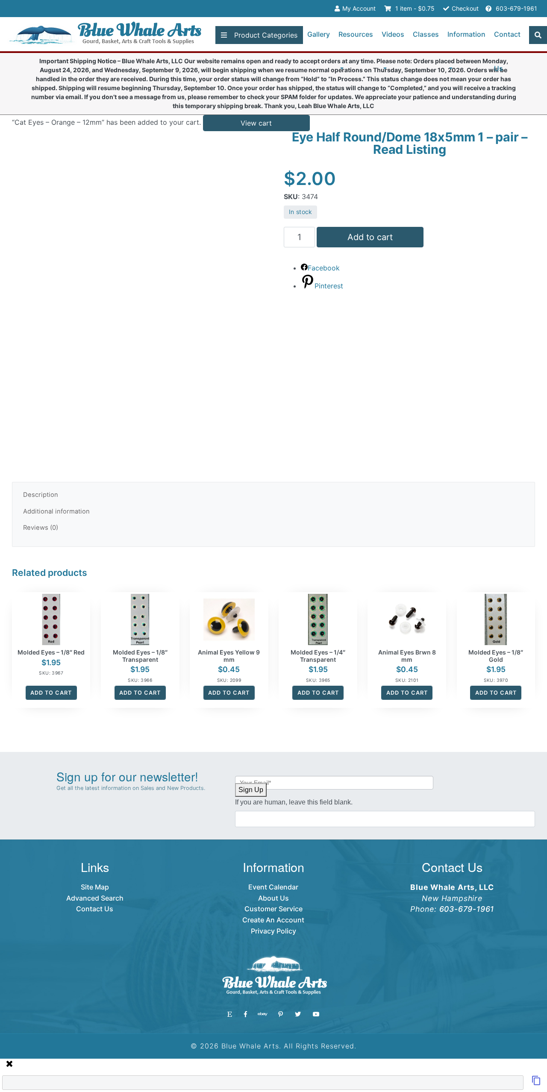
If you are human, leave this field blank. (294, 802)
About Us (273, 898)
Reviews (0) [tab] (40, 527)
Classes (426, 34)
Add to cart (370, 237)
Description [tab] (40, 495)
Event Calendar (273, 887)
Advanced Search (95, 898)
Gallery (318, 34)
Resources (355, 34)
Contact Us (507, 51)
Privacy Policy (273, 931)
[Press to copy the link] (536, 1083)
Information (466, 34)
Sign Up (250, 789)
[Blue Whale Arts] (105, 34)
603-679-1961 (515, 8)
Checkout (465, 8)
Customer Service (273, 908)
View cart (256, 123)
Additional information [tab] (56, 511)
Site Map (95, 887)
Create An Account (273, 920)
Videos (393, 34)
